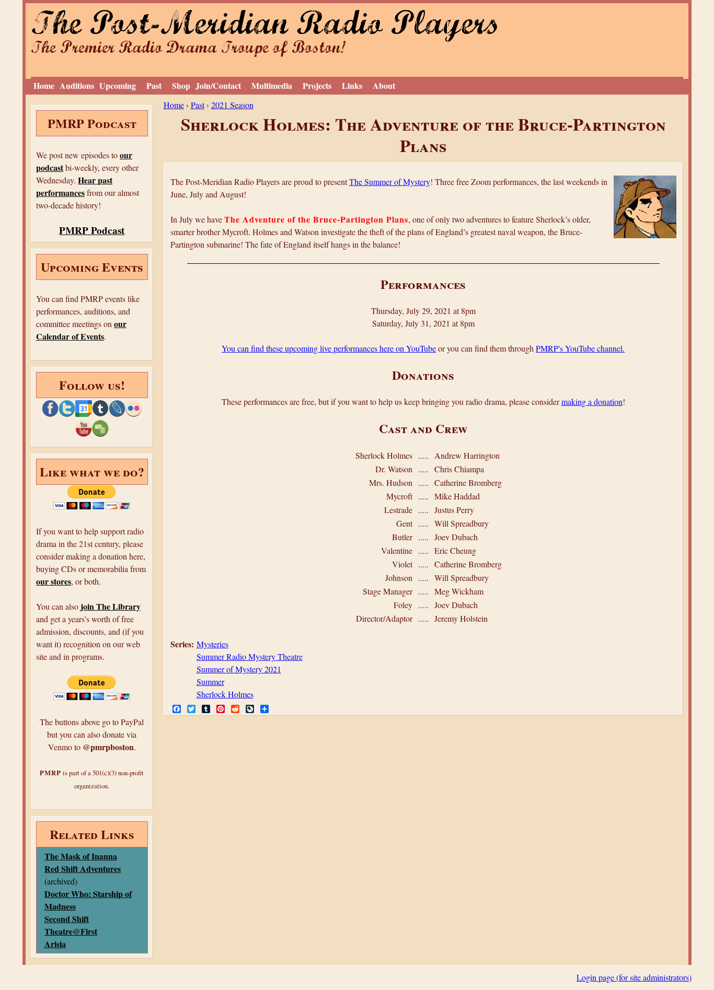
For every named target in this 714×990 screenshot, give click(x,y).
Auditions (77, 85)
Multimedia (271, 85)
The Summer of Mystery (389, 181)
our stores (53, 581)
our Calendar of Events (81, 330)
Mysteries (212, 643)
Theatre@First (70, 931)
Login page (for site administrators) (634, 977)
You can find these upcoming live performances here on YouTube (329, 348)
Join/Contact (218, 85)
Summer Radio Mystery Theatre (250, 656)
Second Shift (66, 919)
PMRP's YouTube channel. (580, 348)
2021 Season (232, 104)
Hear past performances (74, 186)
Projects (317, 85)
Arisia (55, 944)
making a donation (592, 401)
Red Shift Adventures (82, 869)
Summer (210, 681)
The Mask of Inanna (80, 856)
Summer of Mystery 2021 (239, 668)
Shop (181, 85)
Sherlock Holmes (225, 694)
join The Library (110, 606)
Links (352, 85)
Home (43, 85)
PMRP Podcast (91, 230)
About (384, 85)
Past (154, 85)
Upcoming (117, 85)
